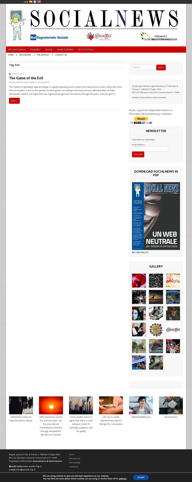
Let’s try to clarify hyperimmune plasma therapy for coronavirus (111, 420)
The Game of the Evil (26, 78)
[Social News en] (96, 23)
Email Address (138, 144)
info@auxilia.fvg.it (26, 469)
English (39, 2)
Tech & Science (85, 49)
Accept (141, 477)
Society (49, 49)
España (31, 2)
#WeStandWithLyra (141, 417)
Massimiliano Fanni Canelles (23, 82)
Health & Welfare (65, 49)
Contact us (61, 55)
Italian (35, 2)
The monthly (43, 55)
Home (11, 55)
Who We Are (25, 55)
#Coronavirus (170, 417)
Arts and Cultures (16, 49)
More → (14, 100)
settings (122, 478)
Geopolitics (35, 49)
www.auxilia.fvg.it (32, 466)
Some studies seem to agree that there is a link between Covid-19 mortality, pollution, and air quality (81, 424)
